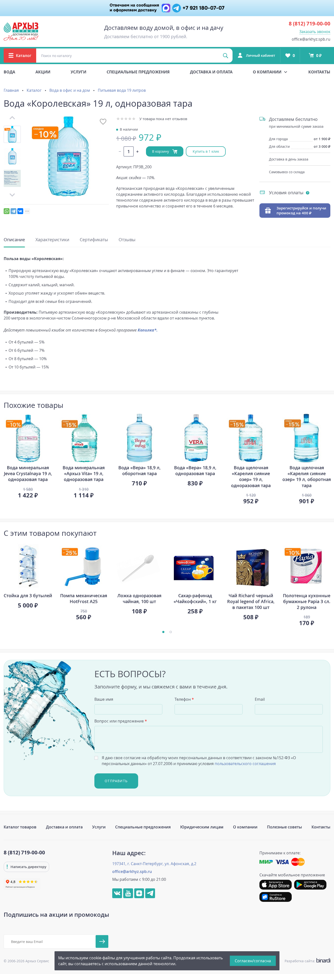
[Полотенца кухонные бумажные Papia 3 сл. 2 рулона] (306, 566)
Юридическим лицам (201, 827)
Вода (9, 72)
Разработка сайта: (306, 961)
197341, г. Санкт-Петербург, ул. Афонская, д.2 (154, 863)
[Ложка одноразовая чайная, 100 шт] (139, 566)
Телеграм (150, 893)
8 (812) (309, 23)
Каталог (34, 90)
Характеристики (52, 239)
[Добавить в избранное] (103, 121)
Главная (11, 90)
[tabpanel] (28, 456)
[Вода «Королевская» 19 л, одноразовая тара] (68, 156)
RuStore (275, 897)
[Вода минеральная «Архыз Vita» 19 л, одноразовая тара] (83, 438)
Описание (14, 239)
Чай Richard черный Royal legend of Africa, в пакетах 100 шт (251, 601)
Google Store (310, 885)
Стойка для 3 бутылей (28, 595)
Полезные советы (284, 827)
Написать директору (28, 866)
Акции (42, 72)
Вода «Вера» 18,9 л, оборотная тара (139, 470)
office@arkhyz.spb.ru (311, 39)
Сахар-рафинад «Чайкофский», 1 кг (195, 598)
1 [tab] (163, 632)
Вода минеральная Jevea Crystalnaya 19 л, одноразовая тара (28, 473)
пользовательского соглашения (245, 763)
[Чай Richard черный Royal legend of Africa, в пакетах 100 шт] (251, 566)
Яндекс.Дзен (139, 893)
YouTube (128, 893)
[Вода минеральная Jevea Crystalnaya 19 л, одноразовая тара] (28, 438)
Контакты (319, 72)
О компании (245, 827)
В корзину (161, 151)
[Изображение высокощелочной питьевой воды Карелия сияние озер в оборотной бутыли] (306, 438)
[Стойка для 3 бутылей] (28, 566)
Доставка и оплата (211, 72)
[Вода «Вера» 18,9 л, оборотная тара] (139, 438)
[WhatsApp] (7, 211)
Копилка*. (148, 330)
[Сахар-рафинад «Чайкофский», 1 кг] (195, 566)
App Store (275, 885)
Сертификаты (94, 239)
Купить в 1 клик (206, 151)
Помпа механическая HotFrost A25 (83, 598)
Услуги (78, 72)
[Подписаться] (102, 941)
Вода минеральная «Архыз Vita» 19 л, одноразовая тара (84, 473)
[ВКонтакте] (20, 211)
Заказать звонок (314, 31)
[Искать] (225, 55)
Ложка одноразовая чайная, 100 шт (139, 598)
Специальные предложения (138, 72)
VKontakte (117, 893)
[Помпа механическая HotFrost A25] (83, 566)
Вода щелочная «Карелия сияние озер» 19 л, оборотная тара (306, 476)
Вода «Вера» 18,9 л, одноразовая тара (195, 470)
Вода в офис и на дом (69, 90)
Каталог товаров (20, 827)
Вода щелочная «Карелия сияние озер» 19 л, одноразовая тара (251, 476)
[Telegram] (13, 211)
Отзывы (127, 239)
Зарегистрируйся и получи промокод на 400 (301, 210)
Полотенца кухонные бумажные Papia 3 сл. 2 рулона (306, 601)
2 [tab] (170, 632)
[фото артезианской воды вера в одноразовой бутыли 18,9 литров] (195, 438)
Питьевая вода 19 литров (122, 90)
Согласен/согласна (253, 960)
